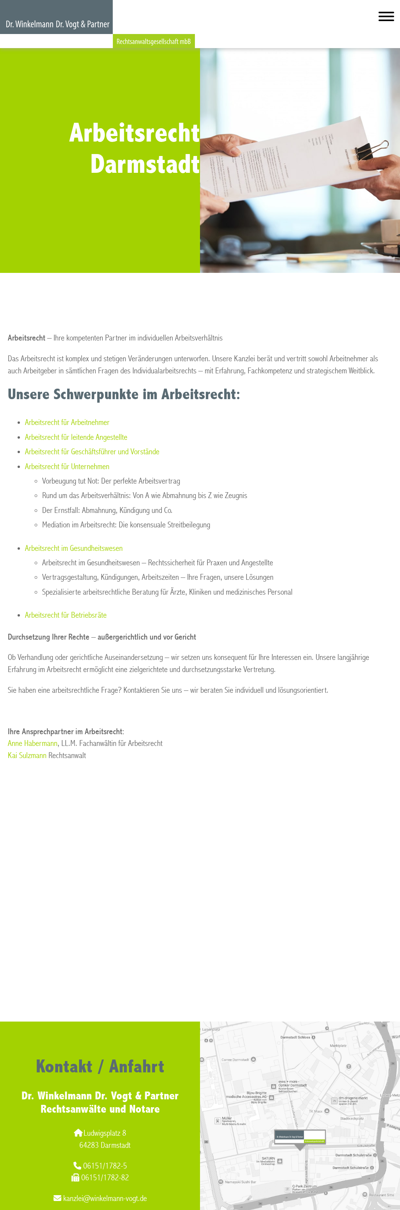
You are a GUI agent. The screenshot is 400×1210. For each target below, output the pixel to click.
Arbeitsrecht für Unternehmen (67, 466)
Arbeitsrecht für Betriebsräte (66, 615)
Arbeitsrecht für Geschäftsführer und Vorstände (92, 452)
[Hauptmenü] (386, 18)
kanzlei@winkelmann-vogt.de (105, 1198)
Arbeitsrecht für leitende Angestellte (76, 437)
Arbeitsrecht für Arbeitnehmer (67, 422)
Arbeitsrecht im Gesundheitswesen (74, 548)
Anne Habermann (32, 743)
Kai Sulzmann (27, 755)
